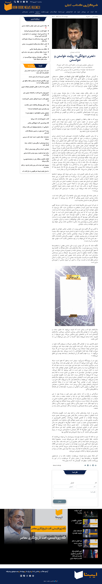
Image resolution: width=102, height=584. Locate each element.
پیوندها (22, 571)
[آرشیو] (21, 575)
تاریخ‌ (79, 12)
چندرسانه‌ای (25, 12)
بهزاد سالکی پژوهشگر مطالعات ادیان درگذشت (37, 105)
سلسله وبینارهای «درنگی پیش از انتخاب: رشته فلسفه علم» (37, 144)
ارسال (59, 501)
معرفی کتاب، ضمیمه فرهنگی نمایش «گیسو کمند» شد (35, 100)
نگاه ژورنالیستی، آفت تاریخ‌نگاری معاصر (38, 123)
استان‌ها (37, 12)
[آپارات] (33, 575)
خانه (96, 12)
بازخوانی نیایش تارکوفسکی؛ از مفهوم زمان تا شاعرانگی (37, 114)
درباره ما (28, 571)
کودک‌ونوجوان (69, 12)
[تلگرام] (30, 575)
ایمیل (72, 483)
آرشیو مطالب (44, 571)
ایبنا (81, 5)
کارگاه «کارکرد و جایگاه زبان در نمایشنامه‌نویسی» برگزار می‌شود (36, 160)
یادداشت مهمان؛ (75, 52)
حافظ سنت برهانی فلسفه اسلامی (38, 49)
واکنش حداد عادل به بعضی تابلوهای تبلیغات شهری (35, 88)
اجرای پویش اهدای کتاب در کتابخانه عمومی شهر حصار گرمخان (36, 94)
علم (75, 12)
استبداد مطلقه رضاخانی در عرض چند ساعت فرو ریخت (34, 53)
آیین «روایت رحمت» (78, 511)
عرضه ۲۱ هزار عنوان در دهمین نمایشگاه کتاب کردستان (37, 132)
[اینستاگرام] (27, 575)
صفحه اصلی (95, 17)
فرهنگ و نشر (53, 12)
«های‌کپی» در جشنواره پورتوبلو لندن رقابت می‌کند (36, 127)
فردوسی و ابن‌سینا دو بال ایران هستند (39, 77)
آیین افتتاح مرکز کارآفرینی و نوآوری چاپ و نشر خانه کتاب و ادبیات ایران (76, 555)
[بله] (24, 575)
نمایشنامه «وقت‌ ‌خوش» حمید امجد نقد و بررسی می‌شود (36, 138)
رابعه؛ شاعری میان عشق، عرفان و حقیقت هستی (34, 26)
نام (96, 483)
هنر (88, 12)
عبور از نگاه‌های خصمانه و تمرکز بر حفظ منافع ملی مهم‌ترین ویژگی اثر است (36, 82)
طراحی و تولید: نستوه (49, 581)
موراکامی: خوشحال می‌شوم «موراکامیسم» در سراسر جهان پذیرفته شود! (35, 58)
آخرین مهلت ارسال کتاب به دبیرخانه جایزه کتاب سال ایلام (34, 40)
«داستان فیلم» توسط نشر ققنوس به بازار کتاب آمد (35, 171)
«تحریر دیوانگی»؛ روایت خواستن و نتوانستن (75, 57)
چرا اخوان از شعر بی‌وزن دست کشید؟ (77, 543)
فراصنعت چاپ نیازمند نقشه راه (77, 531)
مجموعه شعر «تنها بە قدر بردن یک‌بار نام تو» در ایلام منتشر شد (35, 166)
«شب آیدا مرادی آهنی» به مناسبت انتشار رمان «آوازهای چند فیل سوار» (37, 72)
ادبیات (92, 12)
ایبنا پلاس (31, 12)
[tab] (40, 66)
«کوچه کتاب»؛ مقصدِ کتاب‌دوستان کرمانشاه (35, 31)
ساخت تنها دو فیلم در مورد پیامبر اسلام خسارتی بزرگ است (36, 154)
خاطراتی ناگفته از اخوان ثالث (77, 521)
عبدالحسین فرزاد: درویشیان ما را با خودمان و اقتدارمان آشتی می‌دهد (35, 35)
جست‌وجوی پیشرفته (12, 571)
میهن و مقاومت (45, 12)
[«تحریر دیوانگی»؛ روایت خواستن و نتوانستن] (75, 33)
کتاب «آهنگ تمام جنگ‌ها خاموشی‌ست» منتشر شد (34, 45)
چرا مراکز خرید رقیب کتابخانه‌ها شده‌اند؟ (38, 109)
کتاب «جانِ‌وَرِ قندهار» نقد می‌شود (40, 119)
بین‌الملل (84, 12)
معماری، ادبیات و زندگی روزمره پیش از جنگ (37, 149)
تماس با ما (35, 571)
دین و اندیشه (61, 12)
